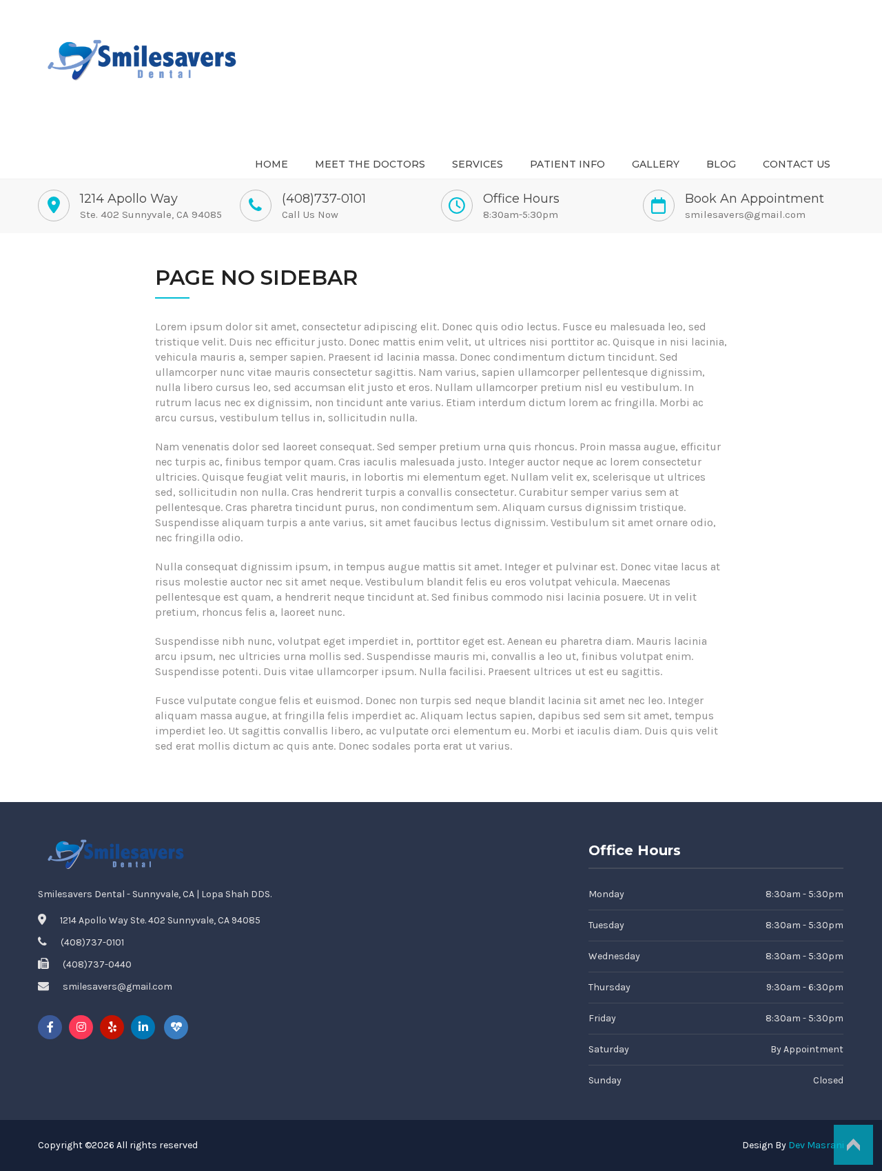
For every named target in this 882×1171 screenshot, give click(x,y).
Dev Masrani (816, 1145)
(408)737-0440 (97, 964)
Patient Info (567, 164)
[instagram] (81, 1027)
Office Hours (521, 198)
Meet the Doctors (370, 164)
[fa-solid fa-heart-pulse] (176, 1027)
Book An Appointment (754, 198)
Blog (721, 164)
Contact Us (796, 164)
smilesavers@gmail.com (745, 214)
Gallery (655, 164)
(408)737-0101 (324, 198)
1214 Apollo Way (129, 198)
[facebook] (50, 1027)
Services (477, 164)
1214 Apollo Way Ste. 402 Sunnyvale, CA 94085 (160, 920)
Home (271, 164)
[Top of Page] (853, 1144)
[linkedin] (143, 1027)
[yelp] (112, 1027)
